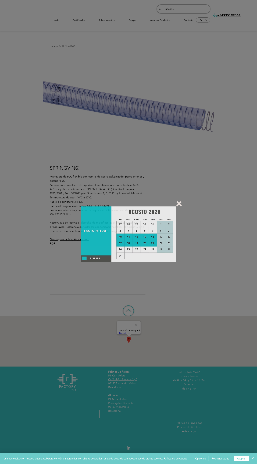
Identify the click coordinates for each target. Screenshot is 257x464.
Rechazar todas (220, 458)
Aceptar (241, 458)
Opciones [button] (200, 458)
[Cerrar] (253, 458)
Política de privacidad (175, 458)
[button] (179, 203)
